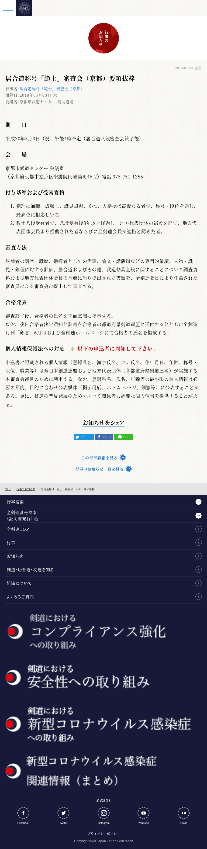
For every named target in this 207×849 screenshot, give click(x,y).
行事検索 (15, 502)
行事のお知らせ (25, 489)
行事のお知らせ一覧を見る (99, 469)
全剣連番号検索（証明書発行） (22, 515)
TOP (8, 489)
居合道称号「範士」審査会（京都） (52, 88)
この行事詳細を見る (99, 457)
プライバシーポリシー (103, 833)
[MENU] (8, 8)
